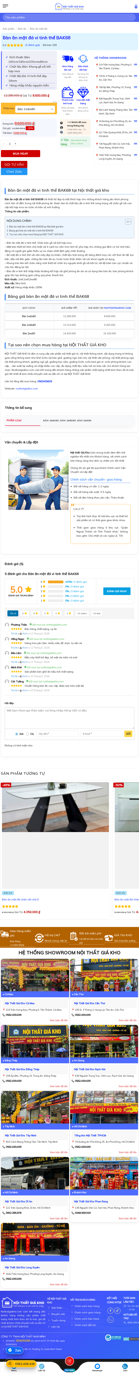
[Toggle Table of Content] (126, 222)
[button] (5, 6)
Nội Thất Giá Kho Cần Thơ (89, 1003)
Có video (82, 613)
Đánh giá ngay (117, 591)
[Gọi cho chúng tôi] (110, 1319)
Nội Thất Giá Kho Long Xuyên (22, 1267)
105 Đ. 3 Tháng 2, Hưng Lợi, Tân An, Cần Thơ (115, 77)
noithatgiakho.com (117, 307)
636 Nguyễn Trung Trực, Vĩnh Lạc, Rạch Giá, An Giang (114, 100)
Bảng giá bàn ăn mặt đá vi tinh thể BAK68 (31, 230)
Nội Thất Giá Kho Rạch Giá (89, 1069)
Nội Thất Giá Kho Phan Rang (91, 1201)
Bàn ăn (22, 28)
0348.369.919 (82, 1212)
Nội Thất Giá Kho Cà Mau (20, 1003)
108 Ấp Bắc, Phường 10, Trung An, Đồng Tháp (115, 89)
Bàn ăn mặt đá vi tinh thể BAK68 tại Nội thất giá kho (36, 226)
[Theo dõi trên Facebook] (110, 1311)
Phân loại (9, 108)
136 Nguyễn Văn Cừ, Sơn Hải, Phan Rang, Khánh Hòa (114, 145)
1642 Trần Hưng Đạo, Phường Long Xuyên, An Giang (115, 156)
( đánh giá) (33, 45)
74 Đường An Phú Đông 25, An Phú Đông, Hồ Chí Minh (115, 123)
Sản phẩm (8, 28)
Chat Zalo (14, 171)
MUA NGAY (20, 153)
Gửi (128, 733)
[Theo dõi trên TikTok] (117, 1311)
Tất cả (13, 613)
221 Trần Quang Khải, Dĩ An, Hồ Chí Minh (115, 134)
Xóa (55, 102)
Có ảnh (96, 613)
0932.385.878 (13, 1212)
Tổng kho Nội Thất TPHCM (90, 1135)
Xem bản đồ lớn (59, 1020)
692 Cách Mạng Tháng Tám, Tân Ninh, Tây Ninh (116, 111)
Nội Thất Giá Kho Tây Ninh (20, 1135)
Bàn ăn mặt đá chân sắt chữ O (20, 899)
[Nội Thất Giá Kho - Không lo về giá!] (69, 6)
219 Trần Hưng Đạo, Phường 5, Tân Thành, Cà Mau (115, 66)
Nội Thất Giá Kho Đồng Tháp (22, 1069)
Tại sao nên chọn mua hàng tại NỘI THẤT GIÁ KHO (36, 234)
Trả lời (14, 633)
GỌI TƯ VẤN (14, 164)
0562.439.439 (13, 1014)
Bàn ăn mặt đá (38, 28)
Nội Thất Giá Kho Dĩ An (18, 1201)
